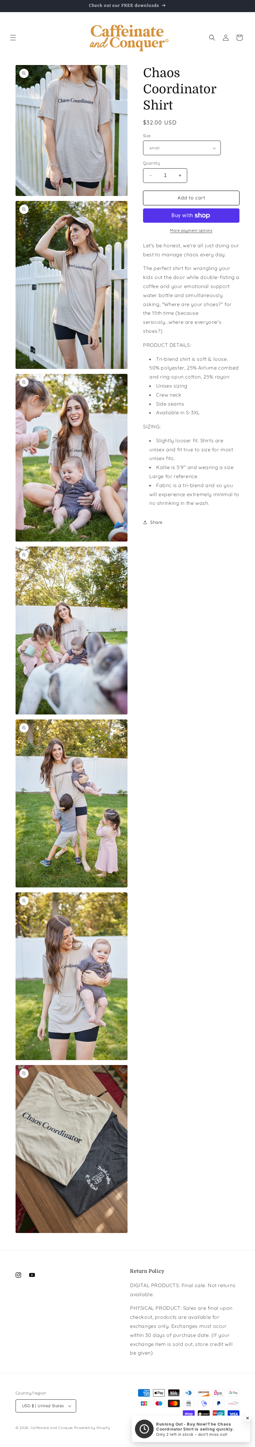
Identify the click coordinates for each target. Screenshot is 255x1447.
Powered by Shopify (92, 1428)
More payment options (191, 230)
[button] (13, 37)
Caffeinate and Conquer (51, 1428)
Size (147, 135)
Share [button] (156, 522)
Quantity (151, 163)
